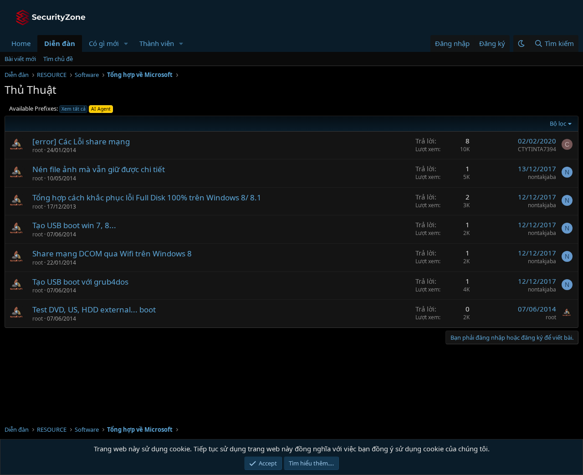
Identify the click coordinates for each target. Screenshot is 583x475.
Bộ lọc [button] (558, 123)
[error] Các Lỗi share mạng (81, 141)
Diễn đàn (59, 43)
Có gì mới (104, 43)
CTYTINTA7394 (537, 149)
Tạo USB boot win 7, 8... (74, 225)
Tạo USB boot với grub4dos (80, 281)
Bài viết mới (20, 59)
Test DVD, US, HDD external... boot (94, 309)
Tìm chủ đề (58, 59)
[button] (126, 43)
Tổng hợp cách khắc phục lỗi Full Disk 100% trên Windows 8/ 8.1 (146, 197)
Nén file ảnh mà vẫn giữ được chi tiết (98, 169)
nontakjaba (542, 177)
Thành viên (156, 43)
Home (21, 43)
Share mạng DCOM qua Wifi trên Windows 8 (112, 253)
